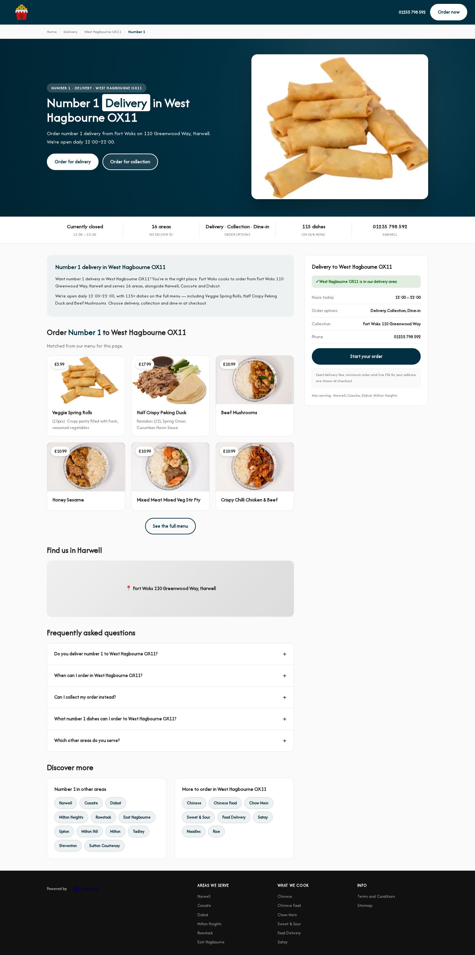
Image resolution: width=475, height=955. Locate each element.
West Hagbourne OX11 (102, 31)
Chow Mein (259, 803)
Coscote (91, 803)
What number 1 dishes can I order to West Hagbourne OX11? (115, 718)
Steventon (68, 845)
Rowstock (103, 817)
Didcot (115, 803)
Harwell (65, 803)
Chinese (194, 803)
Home (52, 31)
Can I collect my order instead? (85, 697)
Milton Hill (89, 831)
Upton (64, 831)
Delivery (71, 31)
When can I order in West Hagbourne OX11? (98, 675)
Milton (115, 831)
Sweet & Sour (198, 817)
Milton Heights (71, 817)
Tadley (138, 831)
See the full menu (170, 526)
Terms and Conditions (376, 896)
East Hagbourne (137, 817)
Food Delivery (234, 817)
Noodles (194, 831)
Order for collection (130, 161)
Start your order (366, 356)
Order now (448, 12)
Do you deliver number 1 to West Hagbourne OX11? (105, 653)
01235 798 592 (412, 12)
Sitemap (364, 905)
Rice (216, 831)
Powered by (57, 888)
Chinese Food (225, 803)
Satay (263, 817)
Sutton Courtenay (104, 845)
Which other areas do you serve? (87, 740)
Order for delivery (73, 161)
